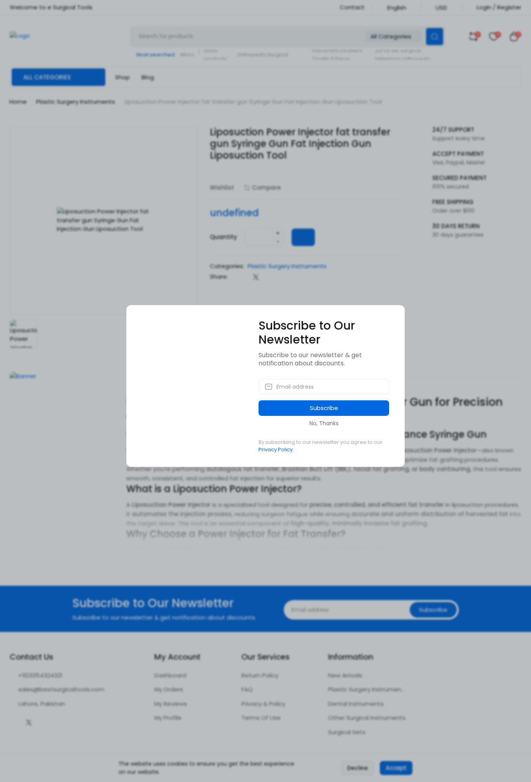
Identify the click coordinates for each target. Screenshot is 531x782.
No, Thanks (324, 423)
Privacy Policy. (276, 449)
